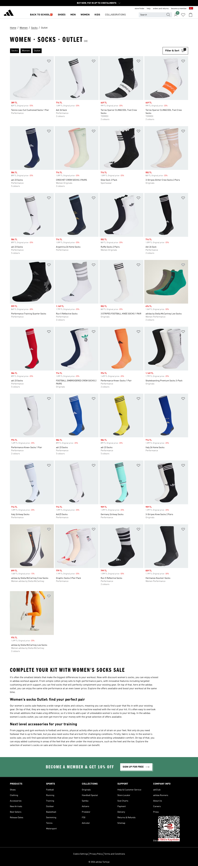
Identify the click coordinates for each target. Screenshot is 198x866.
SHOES (61, 15)
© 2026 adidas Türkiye (99, 862)
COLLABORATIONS (115, 15)
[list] (86, 50)
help (149, 9)
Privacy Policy (96, 854)
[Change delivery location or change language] (191, 8)
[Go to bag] (190, 15)
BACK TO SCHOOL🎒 (41, 15)
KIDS (97, 15)
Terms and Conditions (114, 854)
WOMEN (85, 15)
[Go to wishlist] (183, 15)
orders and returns (161, 9)
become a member (179, 9)
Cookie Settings (80, 854)
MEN (73, 15)
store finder (139, 9)
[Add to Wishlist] (48, 62)
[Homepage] (9, 13)
